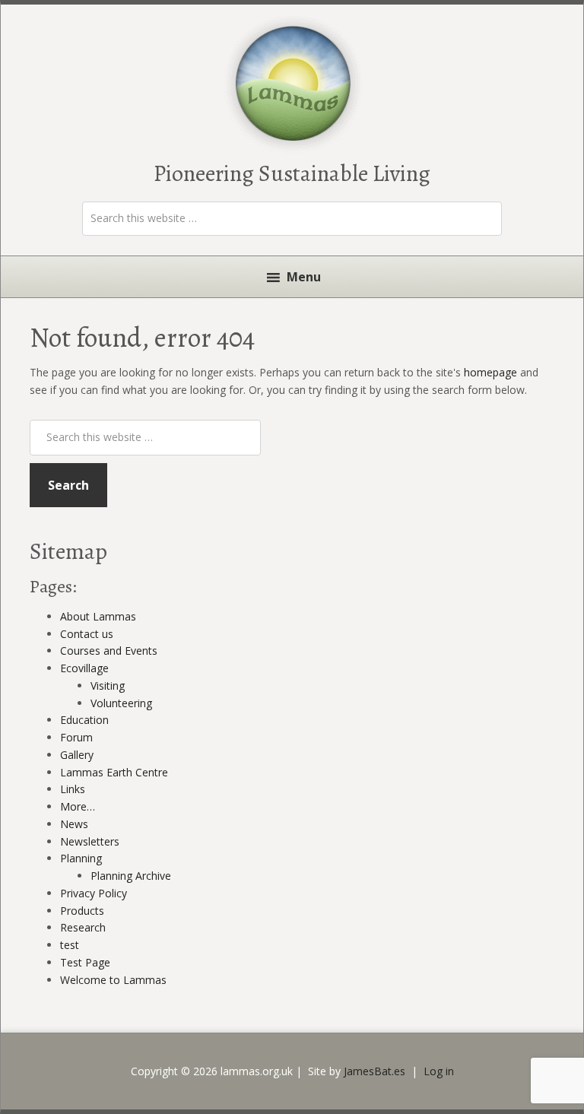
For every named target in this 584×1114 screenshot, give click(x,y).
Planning (81, 858)
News (74, 824)
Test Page (85, 962)
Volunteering (121, 703)
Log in (439, 1071)
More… (77, 806)
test (69, 945)
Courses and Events (108, 650)
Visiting (107, 685)
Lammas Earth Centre (114, 772)
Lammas (293, 84)
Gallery (77, 754)
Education (84, 720)
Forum (76, 737)
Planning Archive (130, 875)
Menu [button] (304, 276)
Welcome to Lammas (113, 980)
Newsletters (89, 841)
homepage (490, 372)
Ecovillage (84, 668)
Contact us (86, 634)
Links (72, 789)
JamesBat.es (374, 1071)
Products (82, 910)
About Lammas (98, 616)
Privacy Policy (93, 893)
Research (83, 927)
